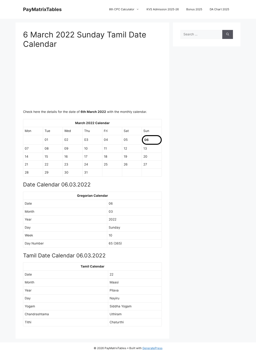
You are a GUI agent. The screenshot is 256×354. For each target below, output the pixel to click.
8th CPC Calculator (121, 9)
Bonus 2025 (194, 9)
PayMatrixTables (42, 9)
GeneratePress (152, 348)
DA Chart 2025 (219, 9)
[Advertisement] (92, 81)
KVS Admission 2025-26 (163, 9)
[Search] (227, 34)
